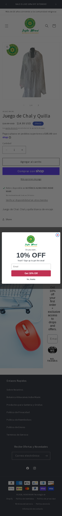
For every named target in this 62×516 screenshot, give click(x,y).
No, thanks (31, 279)
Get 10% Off (31, 273)
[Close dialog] (57, 235)
